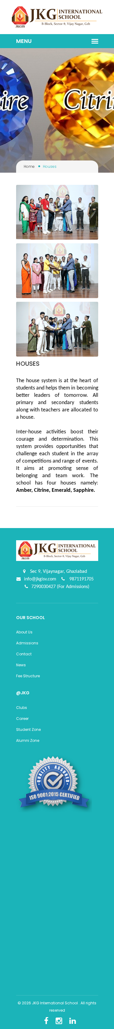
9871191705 (81, 579)
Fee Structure (28, 675)
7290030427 (44, 586)
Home (29, 166)
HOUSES (28, 363)
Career (22, 718)
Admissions (27, 643)
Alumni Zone (27, 740)
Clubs (21, 707)
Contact (24, 654)
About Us (24, 632)
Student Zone (28, 729)
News (21, 665)
